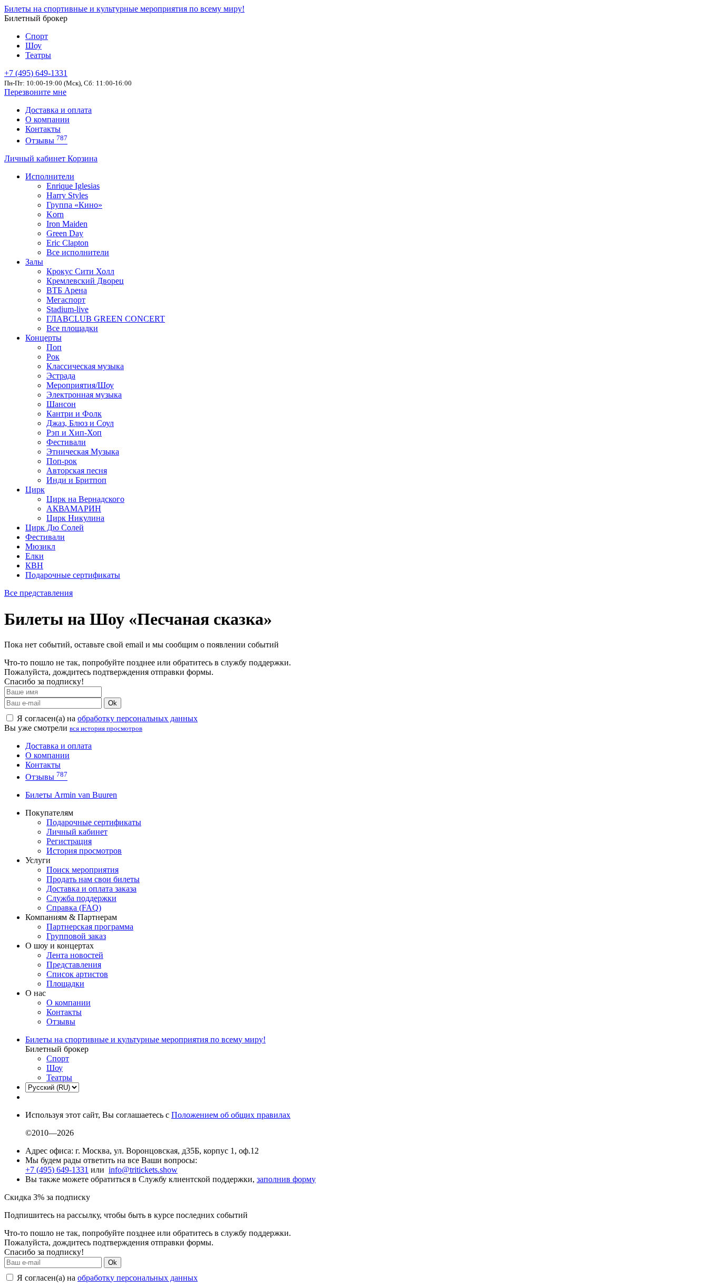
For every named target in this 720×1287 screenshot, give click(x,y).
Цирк (35, 489)
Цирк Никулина (75, 518)
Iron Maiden (66, 223)
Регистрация (69, 841)
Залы (34, 261)
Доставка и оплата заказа (91, 888)
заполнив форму (286, 1179)
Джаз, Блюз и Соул (80, 423)
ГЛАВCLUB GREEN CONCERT (105, 318)
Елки (34, 555)
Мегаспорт (65, 299)
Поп (54, 347)
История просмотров (84, 850)
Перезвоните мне (35, 92)
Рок (53, 356)
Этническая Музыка (82, 451)
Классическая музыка (85, 366)
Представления (73, 964)
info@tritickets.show (143, 1169)
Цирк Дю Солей (54, 527)
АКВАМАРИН (73, 508)
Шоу (33, 45)
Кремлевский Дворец (85, 280)
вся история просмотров (106, 728)
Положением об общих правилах (230, 1114)
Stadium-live (67, 309)
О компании (47, 119)
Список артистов (77, 974)
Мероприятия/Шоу (80, 385)
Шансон (61, 404)
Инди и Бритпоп (76, 480)
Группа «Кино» (74, 204)
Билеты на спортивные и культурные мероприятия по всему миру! (124, 8)
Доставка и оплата (58, 109)
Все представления (38, 592)
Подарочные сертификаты (72, 574)
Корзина (82, 158)
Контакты (43, 128)
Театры (38, 55)
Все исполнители (77, 252)
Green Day (64, 233)
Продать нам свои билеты (93, 879)
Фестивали (66, 442)
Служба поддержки (81, 898)
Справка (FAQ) (73, 907)
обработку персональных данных (137, 718)
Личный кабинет (35, 158)
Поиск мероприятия (82, 869)
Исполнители (49, 176)
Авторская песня (76, 470)
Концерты (43, 337)
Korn (55, 214)
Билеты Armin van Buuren (71, 794)
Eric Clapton (67, 242)
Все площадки (72, 328)
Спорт (36, 36)
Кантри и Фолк (74, 413)
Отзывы (46, 140)
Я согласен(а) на (106, 718)
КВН (34, 565)
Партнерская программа (89, 926)
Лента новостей (74, 955)
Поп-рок (61, 461)
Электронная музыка (84, 394)
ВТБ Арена (66, 290)
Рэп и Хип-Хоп (74, 432)
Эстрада (60, 375)
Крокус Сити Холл (80, 271)
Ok (112, 703)
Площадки (65, 983)
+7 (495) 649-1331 (57, 1169)
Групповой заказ (76, 936)
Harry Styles (67, 195)
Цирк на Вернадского (85, 499)
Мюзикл (40, 546)
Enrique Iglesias (73, 185)
